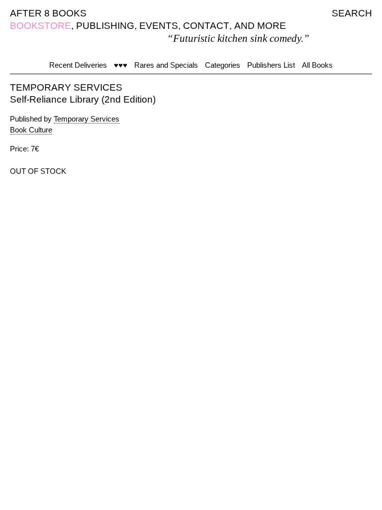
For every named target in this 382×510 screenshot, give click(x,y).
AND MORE (260, 25)
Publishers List (271, 65)
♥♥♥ (120, 65)
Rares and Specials (166, 65)
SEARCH (352, 13)
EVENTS (158, 25)
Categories (222, 65)
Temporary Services (86, 119)
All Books (317, 65)
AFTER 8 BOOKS (48, 13)
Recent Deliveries (78, 65)
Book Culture (31, 130)
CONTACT (206, 25)
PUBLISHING (105, 25)
